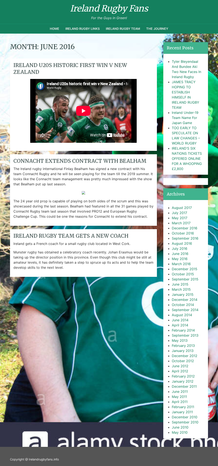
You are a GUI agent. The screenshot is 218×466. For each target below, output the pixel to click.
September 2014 (185, 310)
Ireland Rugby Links (82, 28)
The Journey (157, 28)
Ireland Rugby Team (123, 28)
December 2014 (184, 299)
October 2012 (183, 361)
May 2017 (179, 218)
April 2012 (180, 371)
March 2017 (181, 223)
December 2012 (184, 356)
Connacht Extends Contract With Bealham (79, 161)
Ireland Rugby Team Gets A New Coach (70, 236)
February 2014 (183, 330)
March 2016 (181, 264)
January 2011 (182, 412)
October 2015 (183, 274)
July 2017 (179, 213)
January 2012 (183, 381)
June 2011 (180, 391)
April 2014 (180, 325)
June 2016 (180, 254)
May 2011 (179, 397)
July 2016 (179, 248)
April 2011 (180, 402)
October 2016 (183, 233)
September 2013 (185, 335)
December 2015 (184, 269)
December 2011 (184, 386)
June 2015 (180, 284)
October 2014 (183, 305)
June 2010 (180, 427)
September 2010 (185, 422)
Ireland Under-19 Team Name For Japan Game (185, 117)
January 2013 (183, 351)
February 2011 (183, 407)
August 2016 (182, 243)
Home (54, 28)
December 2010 (184, 417)
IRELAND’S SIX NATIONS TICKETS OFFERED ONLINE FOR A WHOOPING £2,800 (187, 158)
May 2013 (180, 340)
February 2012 (183, 376)
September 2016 (185, 238)
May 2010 (180, 432)
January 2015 (183, 294)
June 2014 (180, 320)
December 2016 (184, 228)
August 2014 (182, 315)
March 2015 (181, 289)
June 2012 (180, 366)
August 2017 (182, 208)
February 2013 (183, 345)
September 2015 (185, 279)
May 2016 (180, 259)
